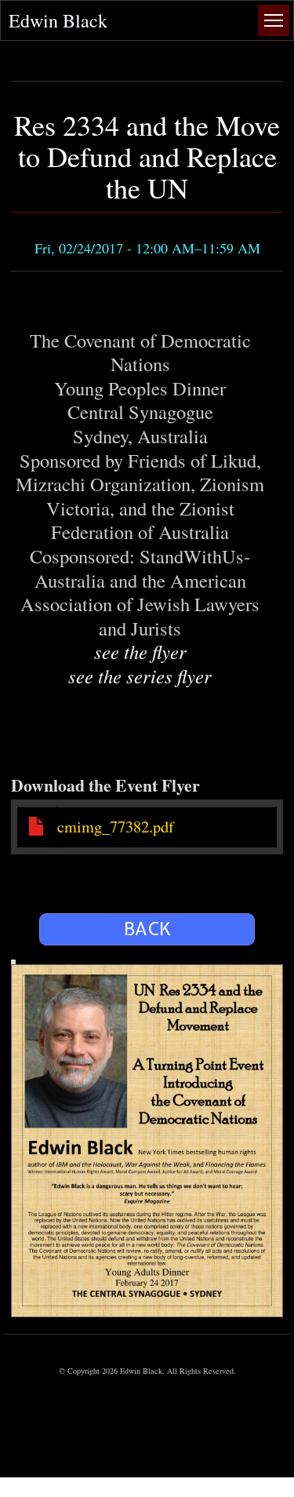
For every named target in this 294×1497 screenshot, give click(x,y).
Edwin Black (58, 20)
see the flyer (140, 652)
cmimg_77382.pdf (115, 826)
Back (147, 929)
